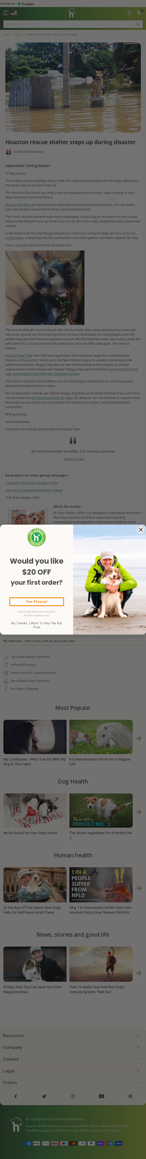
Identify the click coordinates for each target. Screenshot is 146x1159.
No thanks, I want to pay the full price (36, 625)
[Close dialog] (140, 529)
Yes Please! (36, 601)
